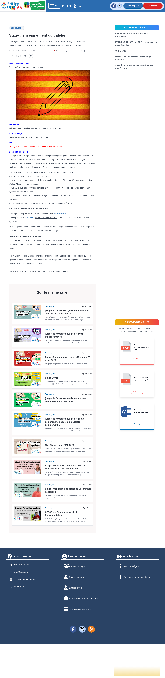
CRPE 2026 (120, 51)
